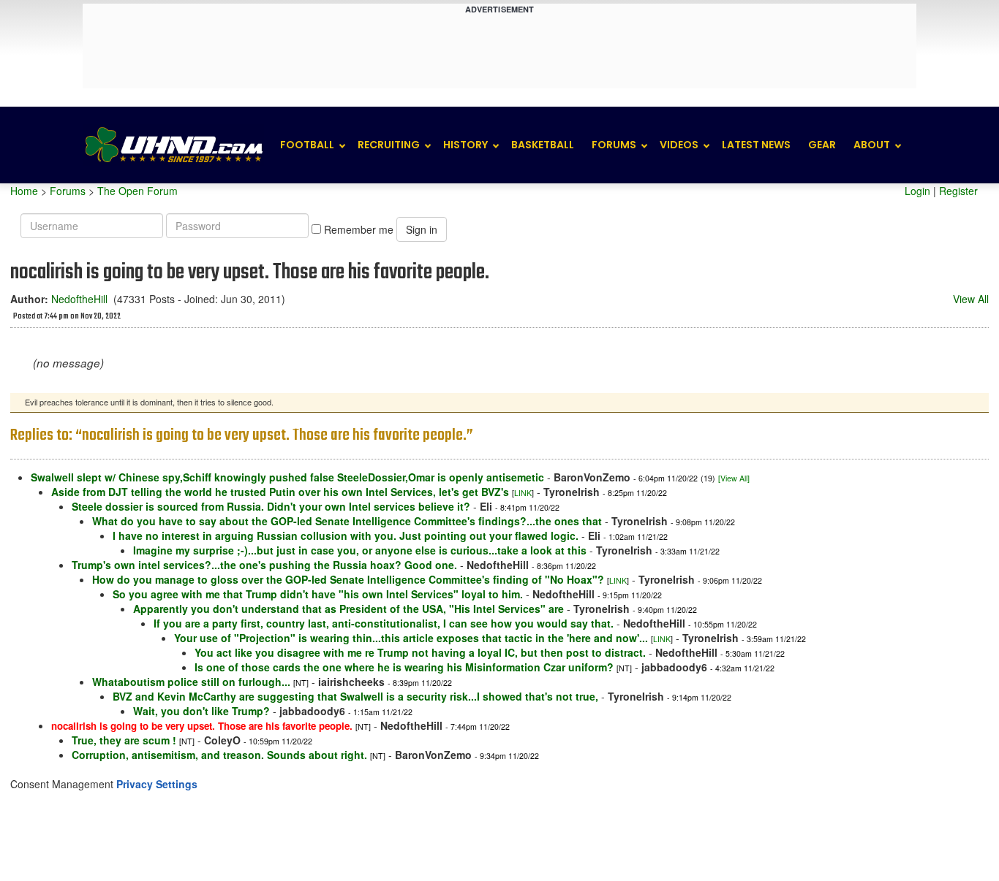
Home (24, 190)
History (465, 144)
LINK (523, 492)
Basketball (542, 144)
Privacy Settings (156, 784)
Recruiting (389, 144)
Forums (614, 144)
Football (307, 144)
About (871, 144)
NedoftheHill (79, 298)
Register (958, 190)
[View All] (734, 478)
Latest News (756, 144)
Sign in (421, 229)
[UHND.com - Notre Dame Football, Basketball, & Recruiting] (173, 145)
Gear (822, 144)
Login (917, 190)
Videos (679, 144)
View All (971, 298)
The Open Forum (137, 190)
